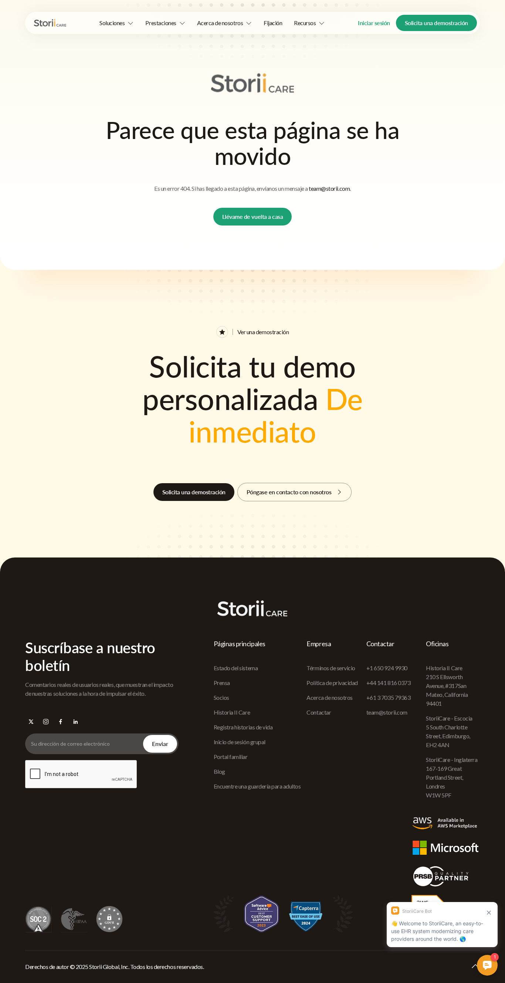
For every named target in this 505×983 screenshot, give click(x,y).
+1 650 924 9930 (386, 667)
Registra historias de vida (243, 727)
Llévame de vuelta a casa (252, 216)
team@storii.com (329, 188)
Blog (219, 771)
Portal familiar (231, 756)
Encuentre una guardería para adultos (257, 786)
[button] (116, 23)
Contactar (318, 712)
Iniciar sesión (374, 22)
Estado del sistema (236, 667)
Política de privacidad (331, 682)
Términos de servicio (330, 667)
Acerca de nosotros (329, 697)
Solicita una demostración (436, 22)
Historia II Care (232, 712)
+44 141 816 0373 (388, 682)
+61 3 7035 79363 (388, 697)
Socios (221, 697)
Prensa (222, 682)
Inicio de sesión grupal (239, 741)
